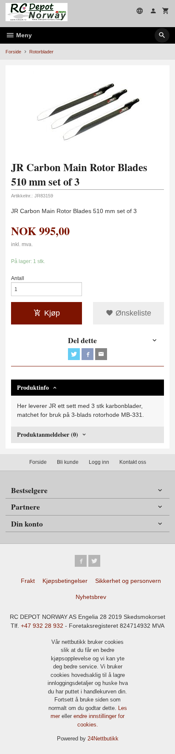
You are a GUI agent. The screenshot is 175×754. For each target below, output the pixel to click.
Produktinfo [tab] (33, 387)
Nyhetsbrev (91, 596)
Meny (23, 35)
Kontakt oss (132, 462)
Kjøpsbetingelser (65, 580)
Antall (17, 278)
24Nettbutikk (103, 738)
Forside (13, 51)
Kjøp (52, 313)
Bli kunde (68, 462)
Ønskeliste (132, 313)
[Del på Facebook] (87, 354)
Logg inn (99, 462)
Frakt (28, 580)
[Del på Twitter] (74, 354)
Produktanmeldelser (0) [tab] (47, 434)
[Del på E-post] (101, 354)
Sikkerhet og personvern (128, 580)
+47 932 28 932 (42, 625)
